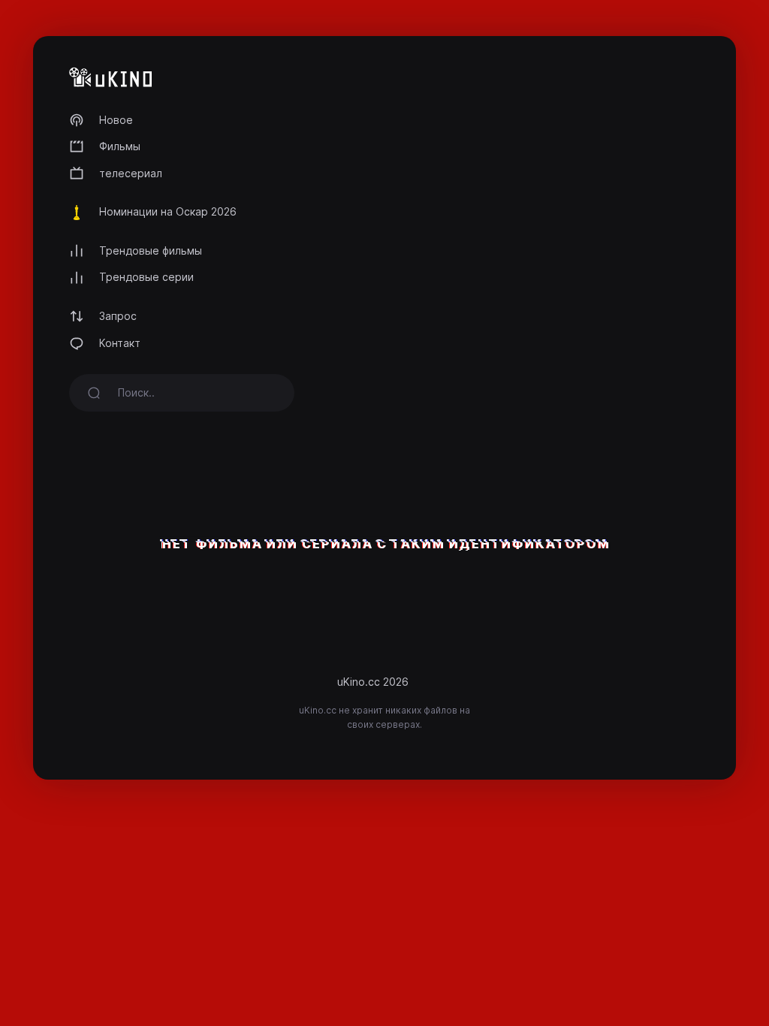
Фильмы (119, 146)
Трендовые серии (146, 276)
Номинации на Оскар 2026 (168, 211)
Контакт (119, 342)
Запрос (118, 315)
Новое (116, 119)
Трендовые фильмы (150, 250)
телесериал (130, 173)
